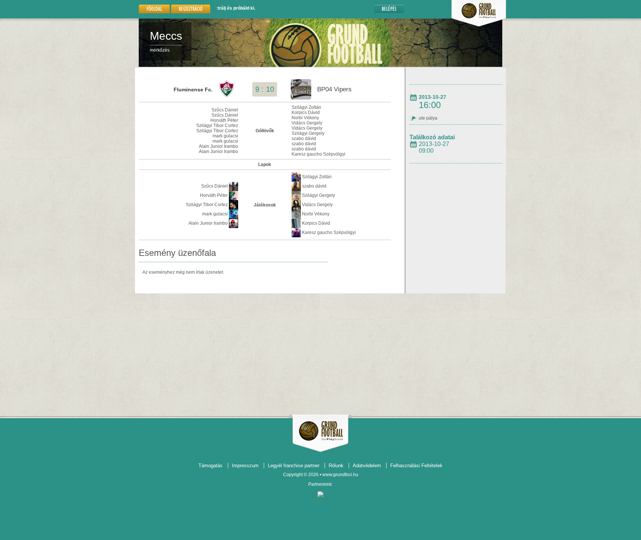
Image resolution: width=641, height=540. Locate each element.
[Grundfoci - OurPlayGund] (478, 24)
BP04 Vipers (334, 89)
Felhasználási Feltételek (416, 465)
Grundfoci (320, 431)
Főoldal (154, 8)
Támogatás (210, 465)
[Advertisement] (320, 352)
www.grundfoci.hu (340, 474)
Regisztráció (191, 8)
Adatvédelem (367, 465)
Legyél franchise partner (293, 465)
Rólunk (336, 465)
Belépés (389, 8)
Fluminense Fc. (193, 89)
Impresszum (245, 465)
